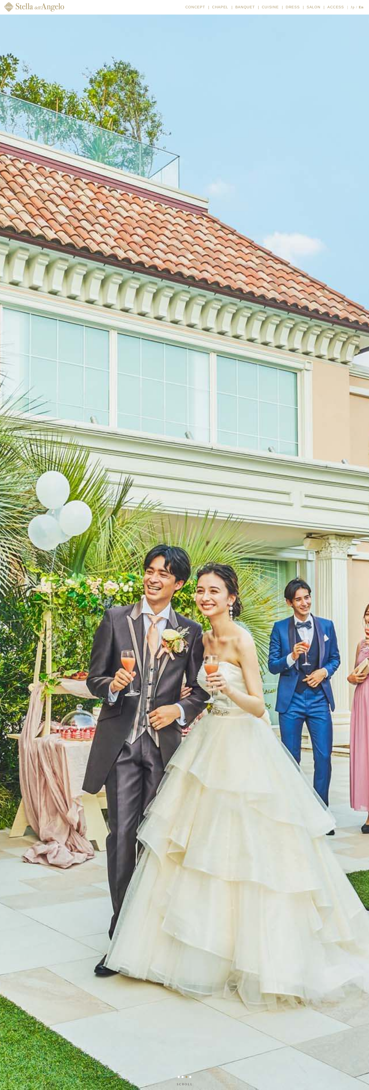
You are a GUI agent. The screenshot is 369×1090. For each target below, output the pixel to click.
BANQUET (245, 7)
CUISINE (270, 7)
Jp (353, 7)
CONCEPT (195, 7)
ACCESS (335, 7)
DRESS (293, 7)
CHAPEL (220, 7)
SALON (313, 7)
